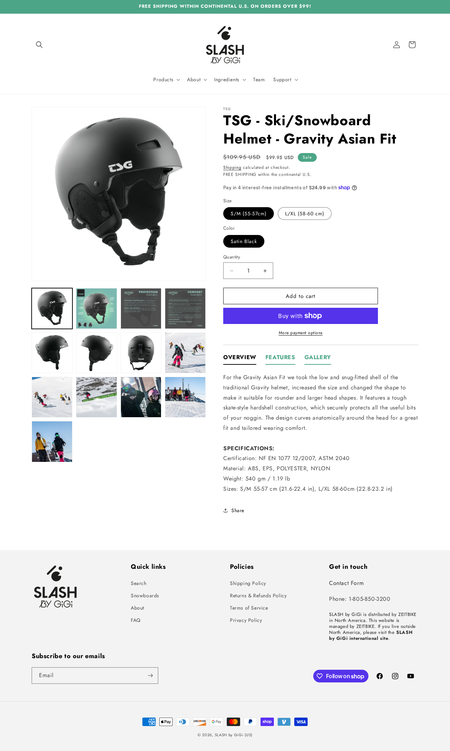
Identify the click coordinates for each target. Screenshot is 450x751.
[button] (39, 44)
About (137, 607)
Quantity (231, 257)
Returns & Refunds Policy (258, 595)
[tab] (239, 359)
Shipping (232, 167)
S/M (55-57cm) (248, 213)
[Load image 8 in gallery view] (185, 352)
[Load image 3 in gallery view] (141, 308)
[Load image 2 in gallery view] (96, 308)
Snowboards (145, 595)
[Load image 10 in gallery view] (96, 397)
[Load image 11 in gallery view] (141, 397)
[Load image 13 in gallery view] (52, 441)
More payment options (301, 333)
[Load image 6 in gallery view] (96, 352)
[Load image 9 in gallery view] (52, 397)
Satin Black (244, 241)
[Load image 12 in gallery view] (185, 397)
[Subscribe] (150, 675)
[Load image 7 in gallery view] (141, 352)
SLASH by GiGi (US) (234, 735)
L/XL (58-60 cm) (304, 213)
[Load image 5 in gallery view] (52, 352)
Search (139, 583)
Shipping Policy (248, 583)
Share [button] (237, 510)
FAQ (136, 620)
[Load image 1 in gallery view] (52, 308)
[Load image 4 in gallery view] (185, 308)
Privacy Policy (246, 620)
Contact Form (346, 583)
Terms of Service (249, 607)
